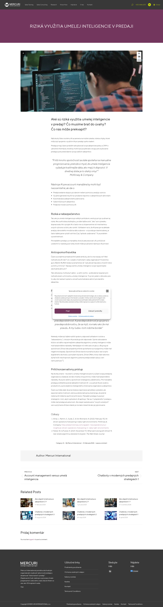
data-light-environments (99, 428)
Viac (22, 587)
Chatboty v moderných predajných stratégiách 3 (44, 513)
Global (158, 5)
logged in (32, 539)
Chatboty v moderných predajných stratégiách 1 (128, 513)
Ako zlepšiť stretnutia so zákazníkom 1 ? (128, 500)
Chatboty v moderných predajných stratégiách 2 (87, 513)
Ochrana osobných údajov (86, 316)
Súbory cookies (72, 316)
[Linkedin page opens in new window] (149, 4)
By (73, 443)
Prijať (68, 311)
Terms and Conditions (73, 591)
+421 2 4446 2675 (141, 5)
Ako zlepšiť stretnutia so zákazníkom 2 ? (86, 500)
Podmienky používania (73, 567)
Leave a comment (101, 443)
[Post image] (27, 502)
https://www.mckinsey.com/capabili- (76, 425)
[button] (107, 291)
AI (23, 53)
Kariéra (67, 582)
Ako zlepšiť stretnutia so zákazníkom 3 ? (44, 500)
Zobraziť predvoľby (95, 311)
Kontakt (68, 586)
